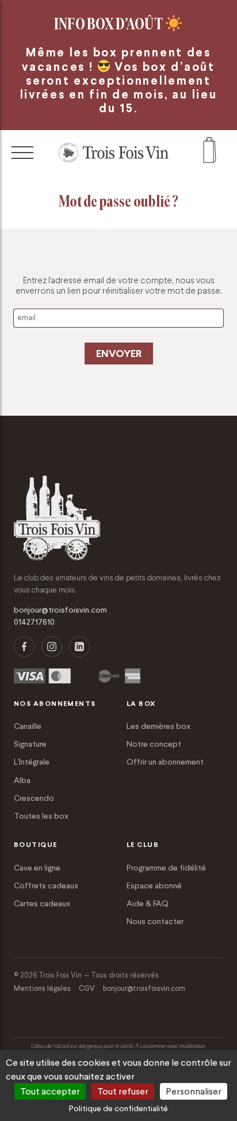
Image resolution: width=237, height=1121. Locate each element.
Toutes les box (41, 816)
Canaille (27, 726)
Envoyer (119, 353)
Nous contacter (155, 921)
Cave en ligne (37, 867)
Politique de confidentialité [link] (118, 1108)
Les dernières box (158, 726)
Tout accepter (50, 1091)
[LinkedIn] (79, 646)
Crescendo (34, 798)
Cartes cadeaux (42, 903)
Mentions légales (42, 988)
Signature (30, 744)
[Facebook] (24, 646)
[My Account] (210, 153)
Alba (22, 780)
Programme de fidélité (166, 867)
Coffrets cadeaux (46, 885)
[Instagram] (51, 646)
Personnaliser (193, 1091)
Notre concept (154, 744)
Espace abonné (154, 885)
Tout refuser (122, 1091)
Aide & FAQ (148, 903)
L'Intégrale (31, 762)
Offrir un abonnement (165, 762)
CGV (87, 988)
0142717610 (34, 622)
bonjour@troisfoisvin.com (60, 610)
